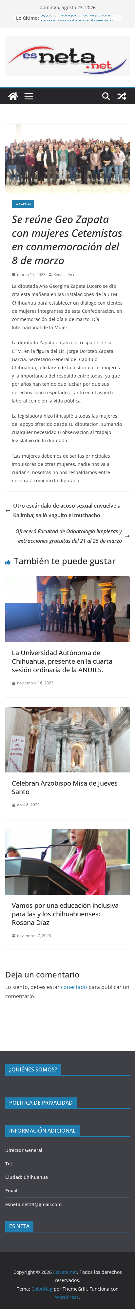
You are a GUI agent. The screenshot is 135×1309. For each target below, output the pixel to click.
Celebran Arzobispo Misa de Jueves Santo (65, 787)
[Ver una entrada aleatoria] (122, 96)
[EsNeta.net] (13, 96)
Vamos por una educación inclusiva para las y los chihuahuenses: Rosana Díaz (65, 914)
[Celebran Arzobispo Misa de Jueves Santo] (67, 711)
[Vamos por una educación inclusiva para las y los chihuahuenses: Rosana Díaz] (67, 833)
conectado (74, 987)
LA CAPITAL (22, 204)
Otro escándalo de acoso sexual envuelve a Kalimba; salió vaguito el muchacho (67, 510)
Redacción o (64, 274)
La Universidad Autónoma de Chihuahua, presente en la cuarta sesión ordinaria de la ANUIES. (62, 661)
